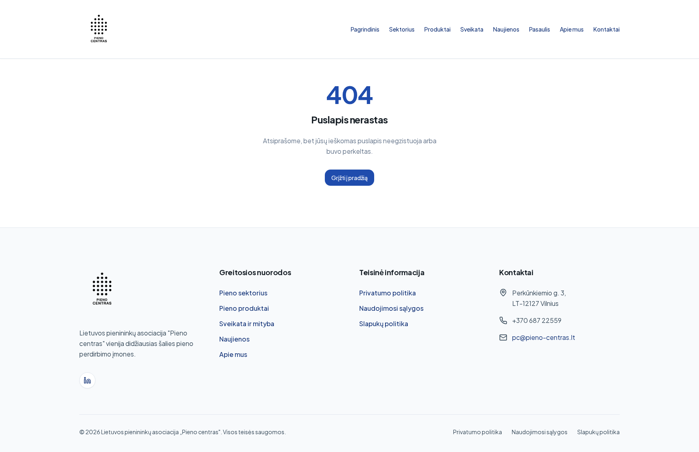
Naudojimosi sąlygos (391, 308)
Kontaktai (606, 29)
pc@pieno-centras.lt (543, 337)
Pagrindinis (365, 29)
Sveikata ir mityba (246, 323)
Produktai (437, 29)
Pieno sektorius (243, 293)
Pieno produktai (244, 308)
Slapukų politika (383, 323)
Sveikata (471, 29)
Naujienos (506, 29)
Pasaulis (539, 29)
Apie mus (572, 29)
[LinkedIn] (87, 380)
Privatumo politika (387, 293)
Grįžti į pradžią (349, 177)
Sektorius (402, 29)
